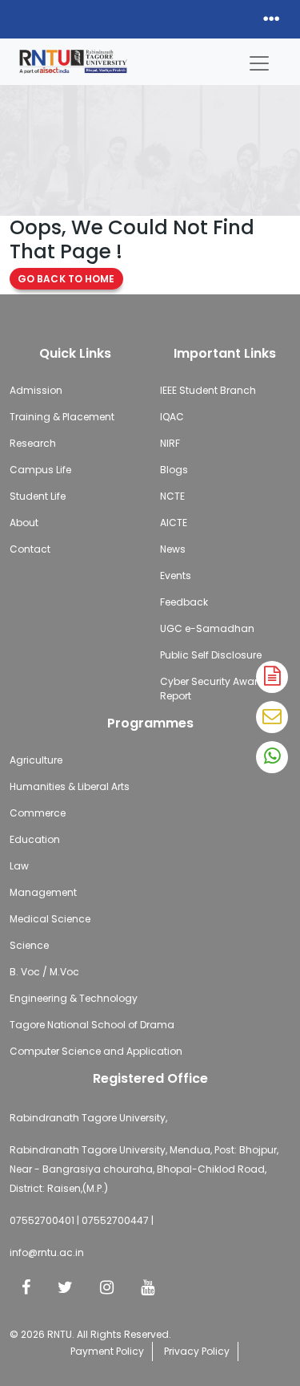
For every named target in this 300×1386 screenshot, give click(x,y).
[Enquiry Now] (272, 717)
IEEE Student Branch (208, 390)
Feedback (184, 602)
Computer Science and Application (96, 1051)
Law (19, 866)
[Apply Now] (272, 677)
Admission (36, 390)
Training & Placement (62, 417)
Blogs (174, 469)
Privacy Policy (197, 1351)
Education (35, 839)
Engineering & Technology (74, 998)
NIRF (170, 443)
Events (175, 575)
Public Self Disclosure (211, 655)
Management (43, 892)
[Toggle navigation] (259, 59)
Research (33, 443)
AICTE (173, 522)
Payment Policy (107, 1351)
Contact (30, 549)
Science (29, 945)
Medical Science (50, 919)
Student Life (38, 496)
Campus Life (40, 469)
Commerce (38, 813)
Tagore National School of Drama (92, 1024)
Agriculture (36, 760)
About (24, 522)
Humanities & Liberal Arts (70, 786)
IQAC (172, 417)
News (173, 549)
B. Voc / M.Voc (44, 972)
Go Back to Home (66, 279)
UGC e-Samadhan (207, 628)
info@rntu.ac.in (47, 1252)
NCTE (172, 496)
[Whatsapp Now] (272, 757)
